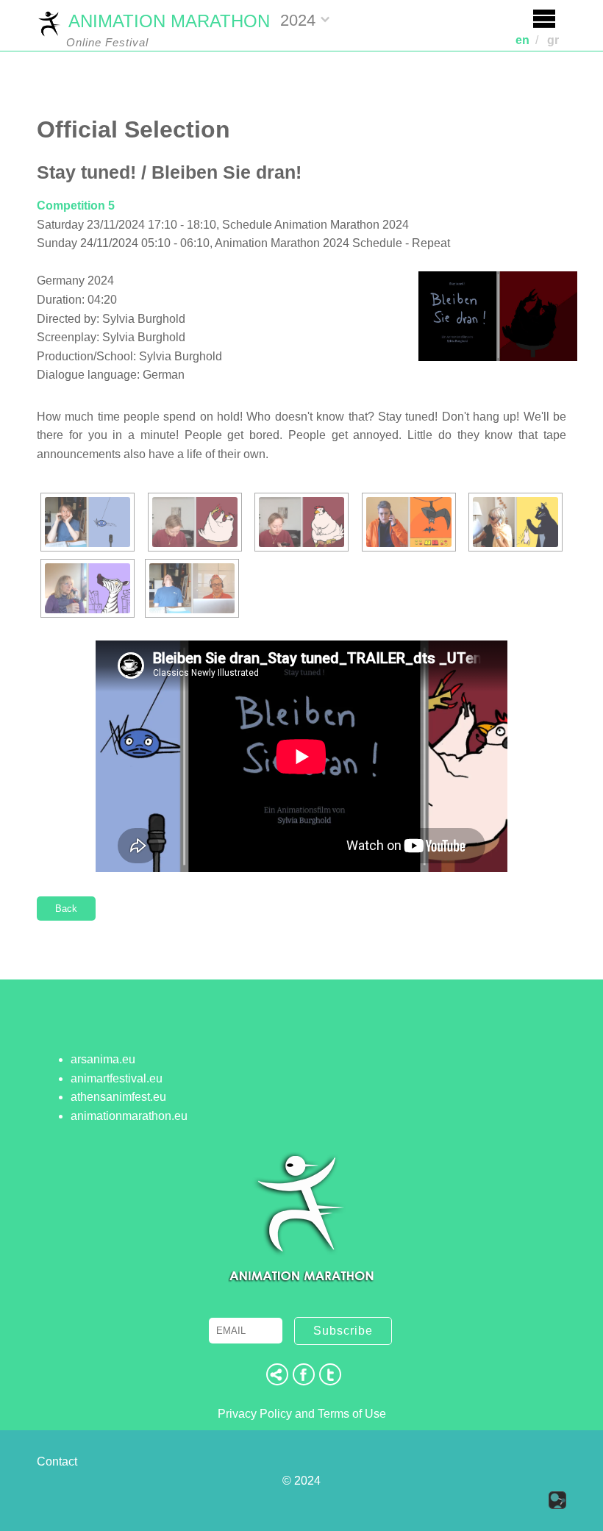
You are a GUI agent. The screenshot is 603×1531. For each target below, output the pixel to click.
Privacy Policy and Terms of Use (302, 1413)
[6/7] (87, 588)
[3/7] (301, 522)
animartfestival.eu (117, 1078)
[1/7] (87, 522)
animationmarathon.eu (129, 1116)
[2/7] (195, 522)
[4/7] (409, 522)
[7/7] (192, 588)
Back (66, 908)
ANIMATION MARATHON (169, 21)
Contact (57, 1461)
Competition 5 (76, 205)
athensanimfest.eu (118, 1097)
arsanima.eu (103, 1059)
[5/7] (515, 522)
